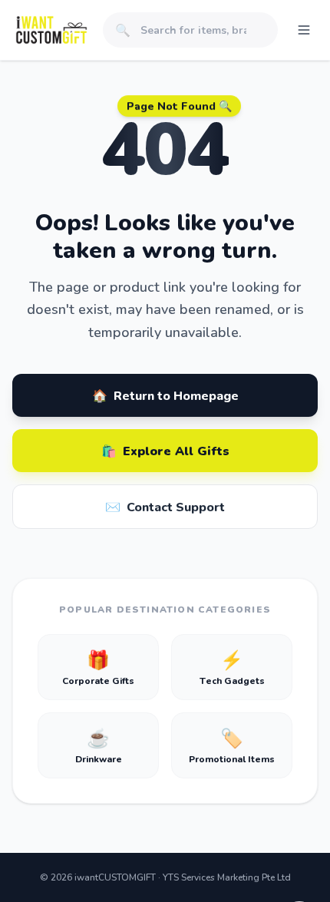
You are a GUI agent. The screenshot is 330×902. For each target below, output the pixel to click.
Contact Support (165, 506)
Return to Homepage (165, 395)
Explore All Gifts (165, 450)
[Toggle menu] (304, 30)
